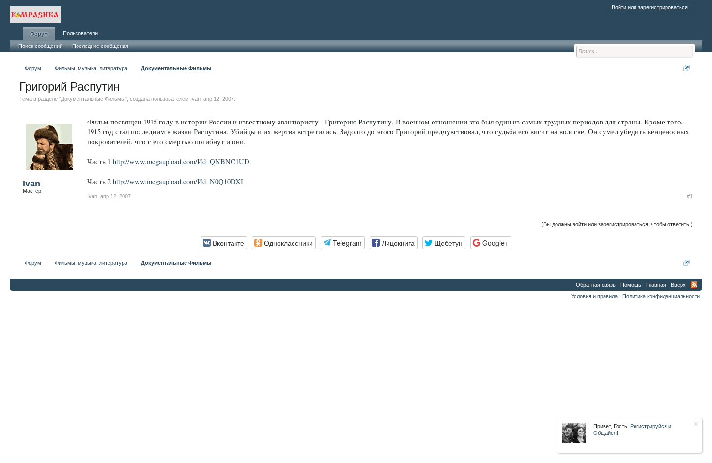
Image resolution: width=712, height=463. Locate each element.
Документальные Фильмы (93, 99)
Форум (39, 34)
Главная (656, 285)
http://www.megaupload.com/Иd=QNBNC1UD (181, 161)
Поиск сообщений (40, 46)
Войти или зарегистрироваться (650, 7)
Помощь (630, 285)
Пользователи (80, 33)
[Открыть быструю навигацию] (686, 68)
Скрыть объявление (695, 424)
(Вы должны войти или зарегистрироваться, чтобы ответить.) (617, 224)
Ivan (195, 99)
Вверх (678, 285)
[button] (224, 242)
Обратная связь (596, 285)
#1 (690, 196)
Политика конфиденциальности (661, 296)
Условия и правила (594, 296)
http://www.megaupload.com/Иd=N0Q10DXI (178, 181)
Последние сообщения (100, 46)
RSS (694, 284)
